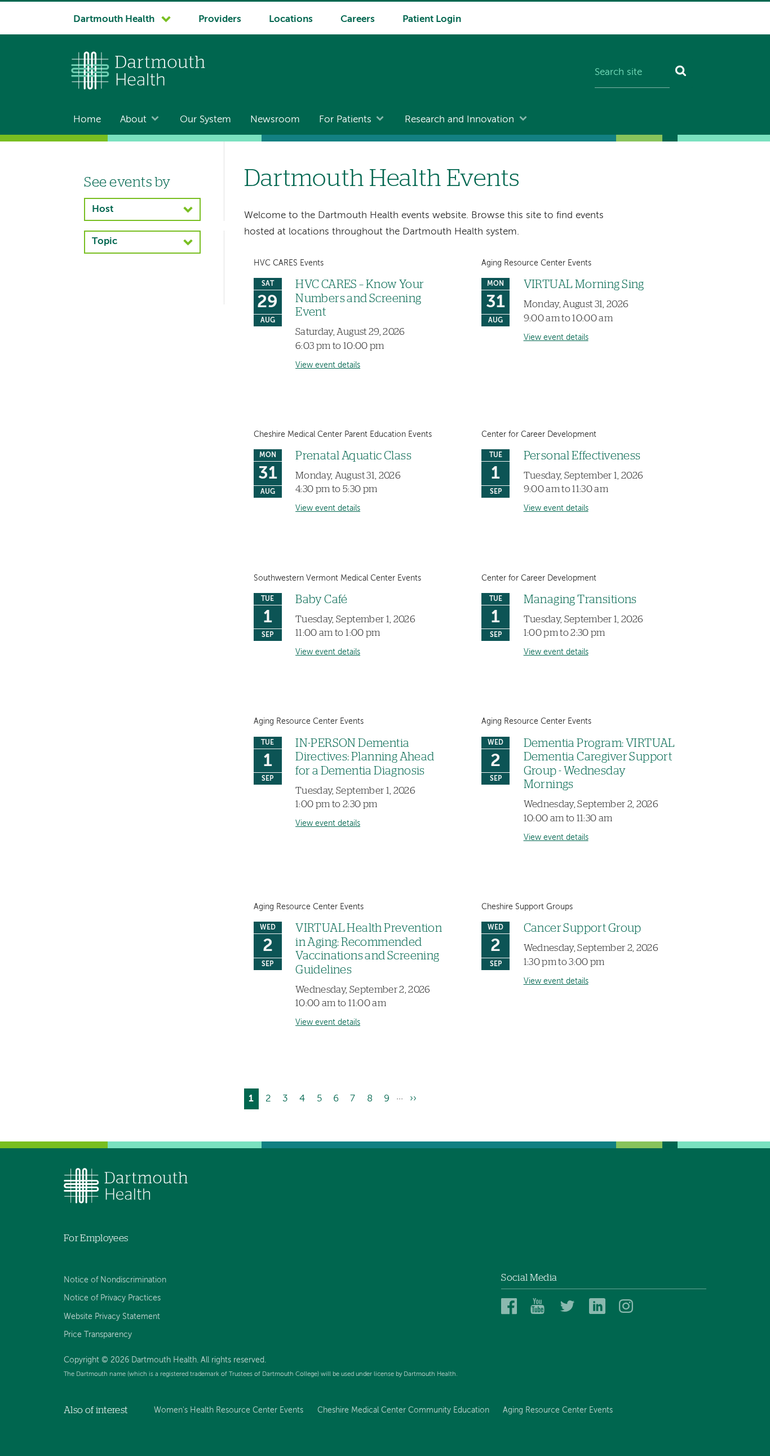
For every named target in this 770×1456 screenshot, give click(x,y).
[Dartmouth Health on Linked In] (599, 1307)
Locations (291, 19)
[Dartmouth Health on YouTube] (540, 1307)
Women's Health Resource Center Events (228, 1410)
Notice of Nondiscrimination (115, 1280)
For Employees (96, 1238)
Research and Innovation (459, 120)
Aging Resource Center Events (558, 1410)
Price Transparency (98, 1335)
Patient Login (431, 19)
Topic (104, 241)
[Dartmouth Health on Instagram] (629, 1307)
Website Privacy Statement (112, 1317)
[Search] (681, 73)
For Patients (345, 120)
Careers (357, 19)
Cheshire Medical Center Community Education (403, 1410)
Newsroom (275, 120)
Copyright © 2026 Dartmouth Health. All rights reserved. (165, 1360)
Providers (219, 19)
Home (87, 120)
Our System (205, 120)
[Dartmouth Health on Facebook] (511, 1307)
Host (102, 209)
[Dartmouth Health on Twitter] (569, 1307)
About (133, 120)
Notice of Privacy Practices (112, 1298)
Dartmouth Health (113, 19)
